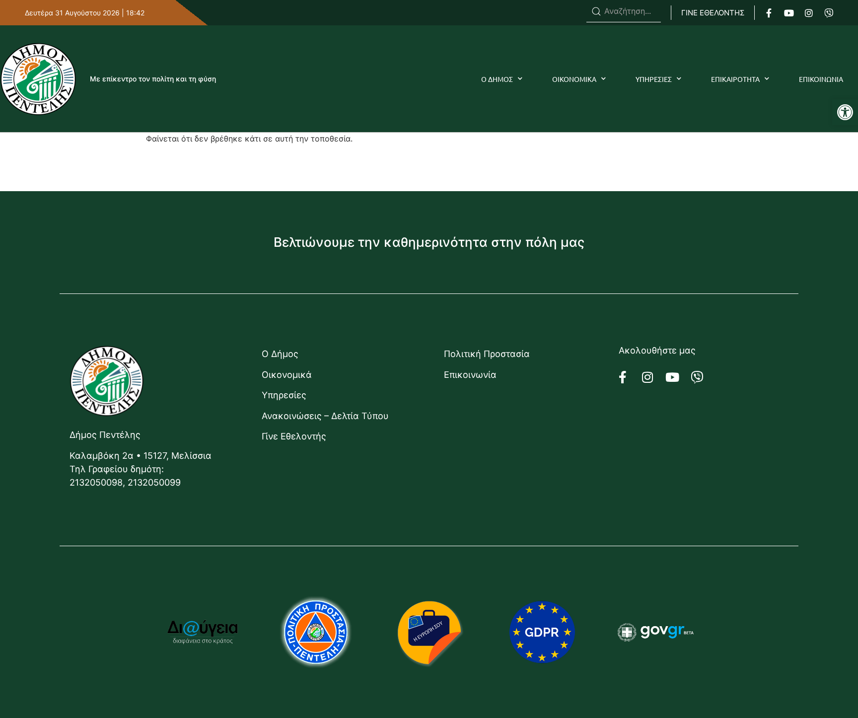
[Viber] (828, 12)
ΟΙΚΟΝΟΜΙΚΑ (574, 78)
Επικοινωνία (470, 374)
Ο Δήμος (280, 354)
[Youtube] (789, 12)
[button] (845, 112)
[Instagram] (808, 12)
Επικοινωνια (821, 78)
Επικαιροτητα (735, 78)
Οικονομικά (287, 374)
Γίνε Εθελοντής (294, 436)
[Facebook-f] (769, 12)
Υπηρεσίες (284, 395)
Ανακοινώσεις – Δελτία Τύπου (325, 416)
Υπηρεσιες (654, 78)
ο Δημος (497, 78)
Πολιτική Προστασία (487, 354)
